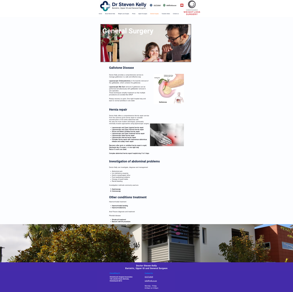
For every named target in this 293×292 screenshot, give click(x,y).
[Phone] (151, 5)
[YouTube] (181, 5)
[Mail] (164, 5)
